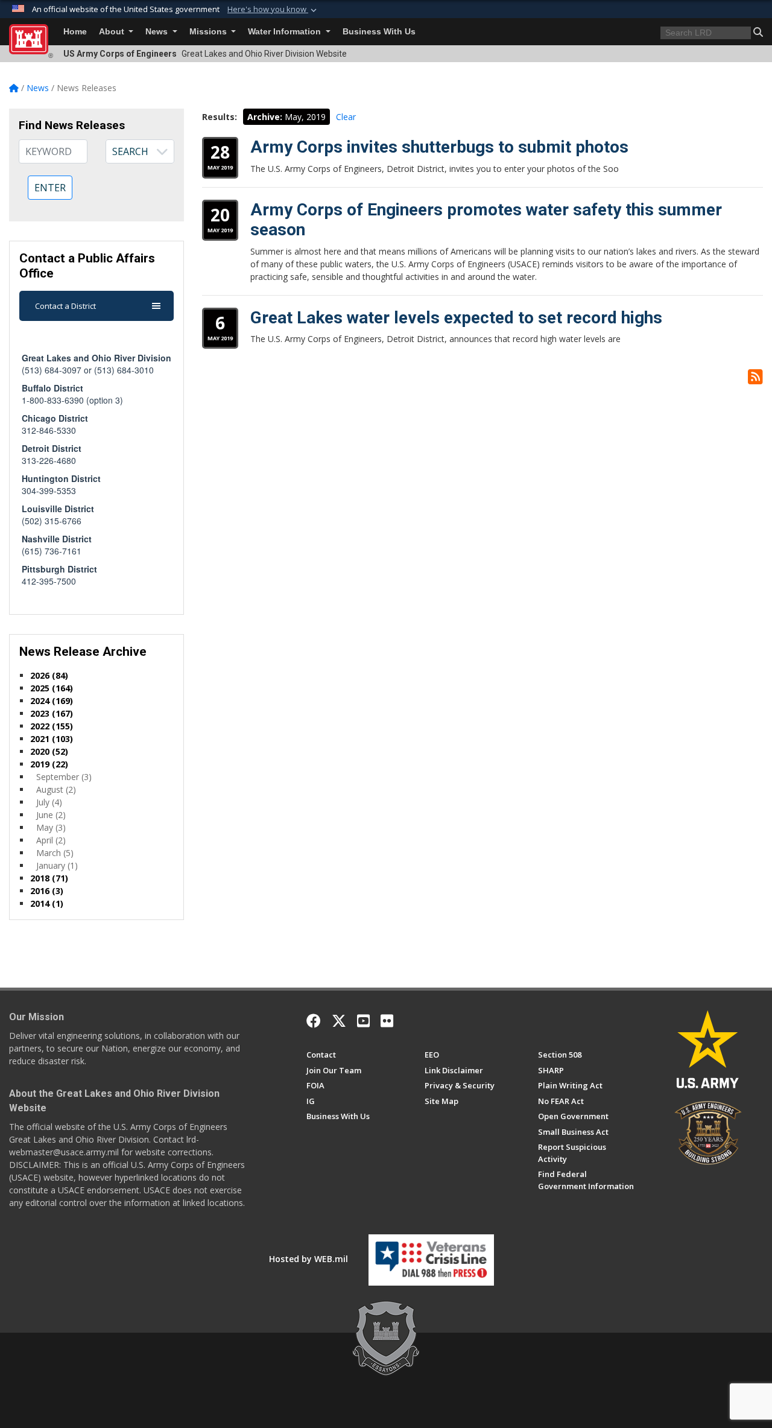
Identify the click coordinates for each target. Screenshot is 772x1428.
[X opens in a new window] (339, 1021)
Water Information (285, 31)
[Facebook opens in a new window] (313, 1021)
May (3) (51, 827)
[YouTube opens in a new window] (363, 1021)
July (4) (49, 802)
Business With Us (379, 31)
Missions (209, 31)
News (157, 31)
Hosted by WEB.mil (308, 1259)
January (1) (57, 865)
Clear (346, 116)
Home (75, 31)
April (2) (51, 840)
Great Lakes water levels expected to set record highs (456, 318)
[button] (273, 10)
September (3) (64, 776)
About (113, 31)
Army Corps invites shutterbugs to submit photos (439, 147)
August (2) (56, 789)
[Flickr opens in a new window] (387, 1021)
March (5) (55, 852)
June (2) (51, 814)
